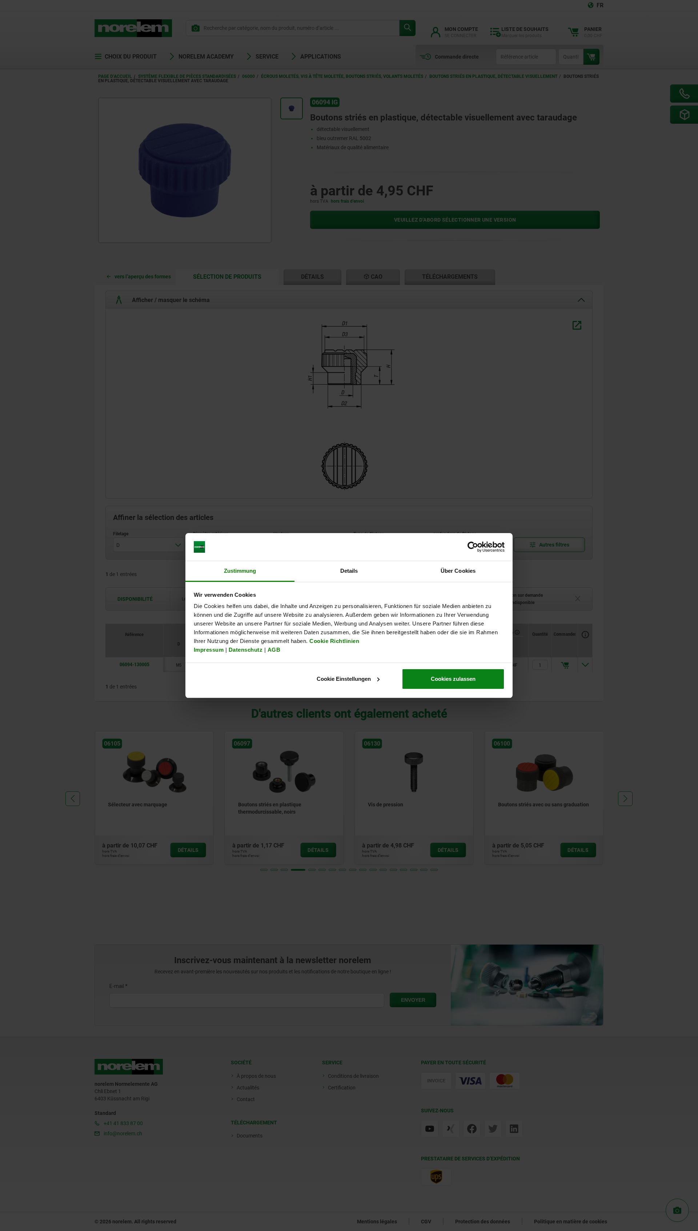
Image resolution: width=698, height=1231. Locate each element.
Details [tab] (349, 571)
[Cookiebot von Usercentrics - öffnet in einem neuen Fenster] (473, 546)
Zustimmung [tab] (240, 571)
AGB (274, 650)
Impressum (209, 650)
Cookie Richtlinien (334, 641)
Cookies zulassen (453, 679)
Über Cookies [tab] (458, 571)
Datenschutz (246, 650)
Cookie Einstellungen (344, 679)
